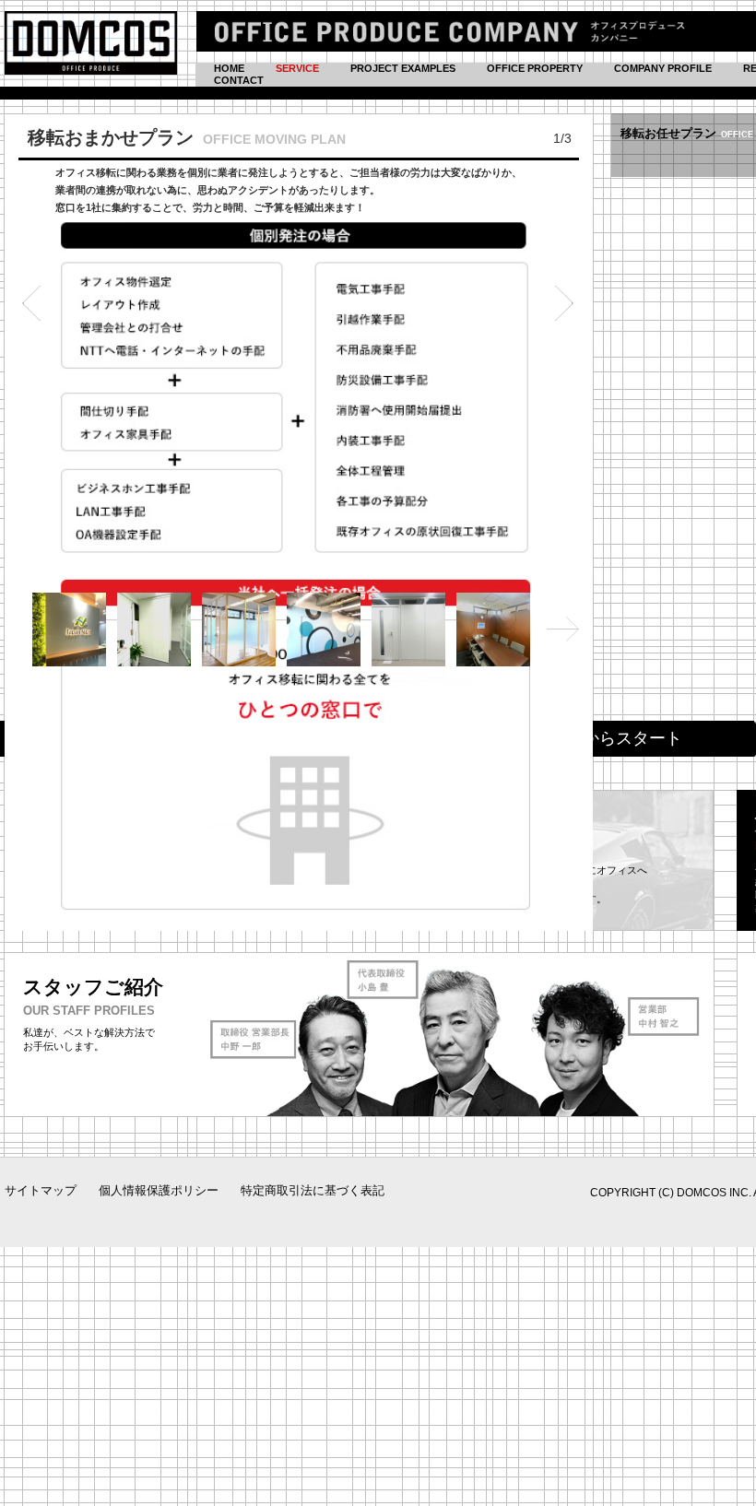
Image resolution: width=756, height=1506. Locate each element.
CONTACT (239, 80)
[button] (31, 303)
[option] (299, 522)
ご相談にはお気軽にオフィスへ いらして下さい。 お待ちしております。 (576, 858)
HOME (229, 68)
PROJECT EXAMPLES (402, 68)
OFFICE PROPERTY (535, 68)
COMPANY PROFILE (663, 68)
